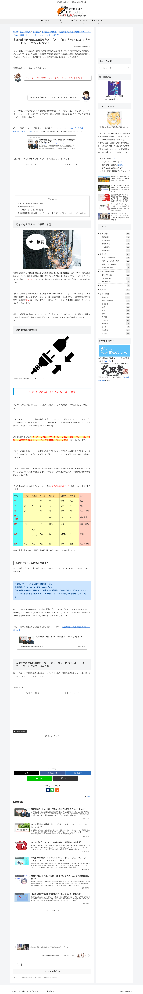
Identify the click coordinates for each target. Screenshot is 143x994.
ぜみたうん (107, 361)
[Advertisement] (32, 179)
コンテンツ (17, 991)
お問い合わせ (52, 991)
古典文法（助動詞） (20, 731)
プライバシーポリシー (38, 991)
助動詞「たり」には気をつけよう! (33, 210)
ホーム (26, 991)
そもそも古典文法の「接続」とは (31, 203)
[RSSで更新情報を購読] (57, 790)
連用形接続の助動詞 (27, 206)
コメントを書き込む (52, 971)
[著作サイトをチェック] (48, 790)
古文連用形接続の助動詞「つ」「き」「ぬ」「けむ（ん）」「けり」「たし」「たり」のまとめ (53, 213)
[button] (65, 778)
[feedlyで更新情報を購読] (52, 790)
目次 (49, 199)
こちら (115, 159)
